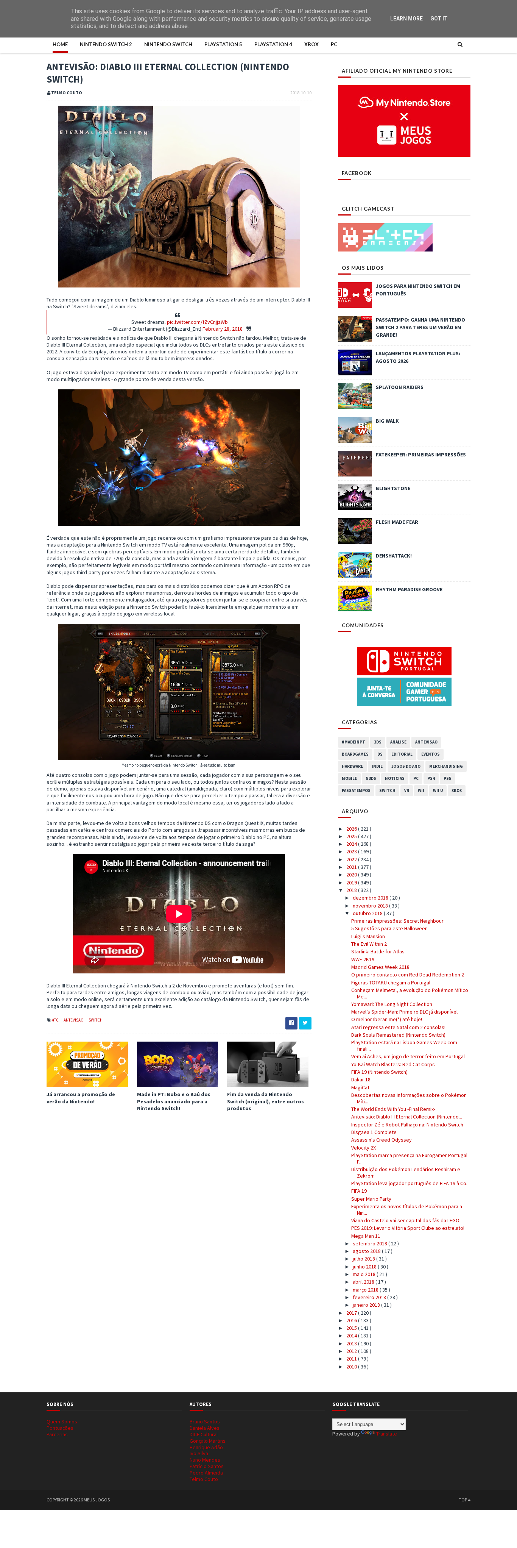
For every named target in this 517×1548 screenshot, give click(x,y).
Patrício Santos (207, 1466)
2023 (352, 851)
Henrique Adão (206, 1447)
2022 (352, 859)
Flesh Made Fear (397, 522)
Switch (96, 1020)
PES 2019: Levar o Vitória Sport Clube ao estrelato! (407, 1228)
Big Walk (387, 420)
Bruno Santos (205, 1421)
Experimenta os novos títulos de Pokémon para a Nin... (406, 1209)
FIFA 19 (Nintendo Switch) (379, 1071)
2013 (352, 1343)
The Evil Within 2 (369, 943)
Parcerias (57, 1434)
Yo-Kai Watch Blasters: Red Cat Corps (393, 1064)
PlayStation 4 (273, 44)
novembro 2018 (371, 905)
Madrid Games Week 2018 (380, 967)
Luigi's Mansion (368, 936)
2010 (352, 1366)
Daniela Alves (205, 1428)
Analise (398, 742)
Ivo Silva (199, 1453)
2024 (352, 843)
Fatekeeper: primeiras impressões (421, 454)
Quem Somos (62, 1421)
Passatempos (356, 790)
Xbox (311, 44)
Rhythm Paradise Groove (409, 589)
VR (406, 790)
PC (334, 44)
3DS (378, 742)
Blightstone (393, 488)
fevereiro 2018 (370, 1297)
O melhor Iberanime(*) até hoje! (386, 1019)
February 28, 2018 (222, 328)
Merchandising (446, 766)
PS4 (431, 778)
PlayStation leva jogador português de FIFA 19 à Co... (410, 1183)
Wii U (438, 790)
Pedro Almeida (206, 1472)
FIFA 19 (359, 1190)
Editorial (402, 754)
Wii (421, 790)
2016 (352, 1320)
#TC (55, 1020)
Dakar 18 (361, 1079)
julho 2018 (364, 1258)
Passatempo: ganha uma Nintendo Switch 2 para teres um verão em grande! (420, 327)
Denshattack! (394, 555)
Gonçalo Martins (208, 1440)
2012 (352, 1351)
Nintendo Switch (168, 44)
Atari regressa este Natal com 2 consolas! (398, 1027)
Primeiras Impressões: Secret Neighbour (397, 920)
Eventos (430, 754)
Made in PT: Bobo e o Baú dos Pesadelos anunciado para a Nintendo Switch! (173, 1101)
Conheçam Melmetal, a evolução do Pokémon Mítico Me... (409, 993)
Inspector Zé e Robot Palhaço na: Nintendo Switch (407, 1124)
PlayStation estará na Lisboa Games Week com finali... (404, 1045)
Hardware (352, 766)
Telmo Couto (204, 1479)
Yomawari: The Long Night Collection (391, 1004)
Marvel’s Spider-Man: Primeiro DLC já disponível (404, 1011)
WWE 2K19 (362, 959)
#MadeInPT (353, 742)
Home (60, 44)
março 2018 (366, 1289)
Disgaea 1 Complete (374, 1132)
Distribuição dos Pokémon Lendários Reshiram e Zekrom (405, 1172)
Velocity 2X (363, 1147)
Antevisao (74, 1020)
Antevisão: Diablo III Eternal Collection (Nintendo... (406, 1116)
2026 (352, 828)
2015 (352, 1328)
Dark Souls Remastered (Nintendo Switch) (398, 1034)
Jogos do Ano (405, 766)
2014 (352, 1335)
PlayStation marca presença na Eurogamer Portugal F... (409, 1158)
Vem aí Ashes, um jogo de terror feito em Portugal (408, 1056)
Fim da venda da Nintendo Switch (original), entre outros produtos (265, 1101)
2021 (352, 867)
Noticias (395, 778)
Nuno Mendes (205, 1459)
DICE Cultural (204, 1434)
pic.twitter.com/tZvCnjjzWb (197, 322)
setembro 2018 (370, 1243)
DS (380, 754)
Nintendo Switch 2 (106, 44)
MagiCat (360, 1087)
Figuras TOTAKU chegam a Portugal (390, 982)
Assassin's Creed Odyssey (381, 1139)
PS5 (447, 778)
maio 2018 (365, 1274)
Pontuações (60, 1428)
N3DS (371, 778)
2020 (352, 874)
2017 (352, 1312)
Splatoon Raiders (400, 387)
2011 (352, 1358)
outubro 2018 (368, 913)
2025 (352, 836)
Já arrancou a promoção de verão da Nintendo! (81, 1097)
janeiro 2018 (367, 1304)
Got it (439, 19)
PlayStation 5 (223, 44)
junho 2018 (365, 1266)
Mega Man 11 (365, 1235)
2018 (352, 890)
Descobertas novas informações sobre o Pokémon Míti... (409, 1098)
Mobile (349, 778)
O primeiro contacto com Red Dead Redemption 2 (407, 974)
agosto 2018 (367, 1251)
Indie (377, 766)
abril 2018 (364, 1281)
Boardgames (355, 754)
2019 (352, 882)
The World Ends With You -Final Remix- (393, 1109)
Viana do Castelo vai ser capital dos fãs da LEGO (405, 1220)
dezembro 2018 (371, 897)
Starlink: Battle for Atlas (378, 951)
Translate (386, 1433)
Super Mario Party (371, 1198)
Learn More (406, 19)
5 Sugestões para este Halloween (389, 928)
